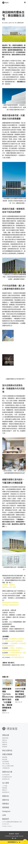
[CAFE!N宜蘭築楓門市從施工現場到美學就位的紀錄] (20, 682)
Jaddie (6, 22)
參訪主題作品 (7, 750)
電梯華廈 (4, 757)
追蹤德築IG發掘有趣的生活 (10, 605)
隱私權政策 (11, 833)
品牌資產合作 (6, 792)
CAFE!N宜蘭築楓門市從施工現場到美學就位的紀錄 (20, 694)
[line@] (15, 838)
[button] (3, 696)
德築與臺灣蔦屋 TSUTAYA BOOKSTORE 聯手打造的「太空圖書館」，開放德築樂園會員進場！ (8, 699)
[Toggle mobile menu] (25, 2)
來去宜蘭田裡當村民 (18, 657)
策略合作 (4, 790)
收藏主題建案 (7, 754)
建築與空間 (20, 22)
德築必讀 (5, 735)
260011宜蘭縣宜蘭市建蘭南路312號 (12, 821)
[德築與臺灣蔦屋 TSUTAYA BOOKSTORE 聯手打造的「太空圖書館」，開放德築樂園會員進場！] (7, 682)
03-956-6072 (5, 824)
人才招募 (4, 785)
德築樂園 (5, 807)
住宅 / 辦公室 (5, 763)
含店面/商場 (5, 761)
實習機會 (4, 788)
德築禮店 (5, 804)
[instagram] (12, 838)
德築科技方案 (7, 772)
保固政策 (17, 833)
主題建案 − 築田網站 (8, 585)
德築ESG (5, 796)
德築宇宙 (5, 800)
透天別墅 (4, 759)
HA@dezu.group (6, 826)
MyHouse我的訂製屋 (8, 766)
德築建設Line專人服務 (9, 587)
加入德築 (5, 783)
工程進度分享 (6, 768)
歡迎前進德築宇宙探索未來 (10, 602)
